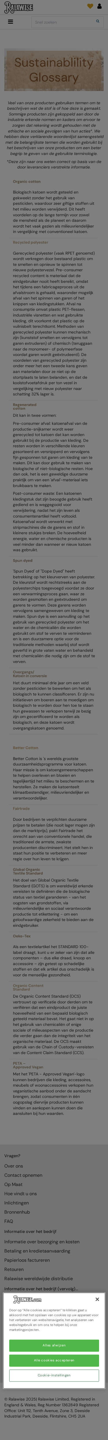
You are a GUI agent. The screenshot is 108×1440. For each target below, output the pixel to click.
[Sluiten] (97, 1299)
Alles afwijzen (54, 1346)
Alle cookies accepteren (54, 1360)
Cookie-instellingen (54, 1375)
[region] (54, 1340)
